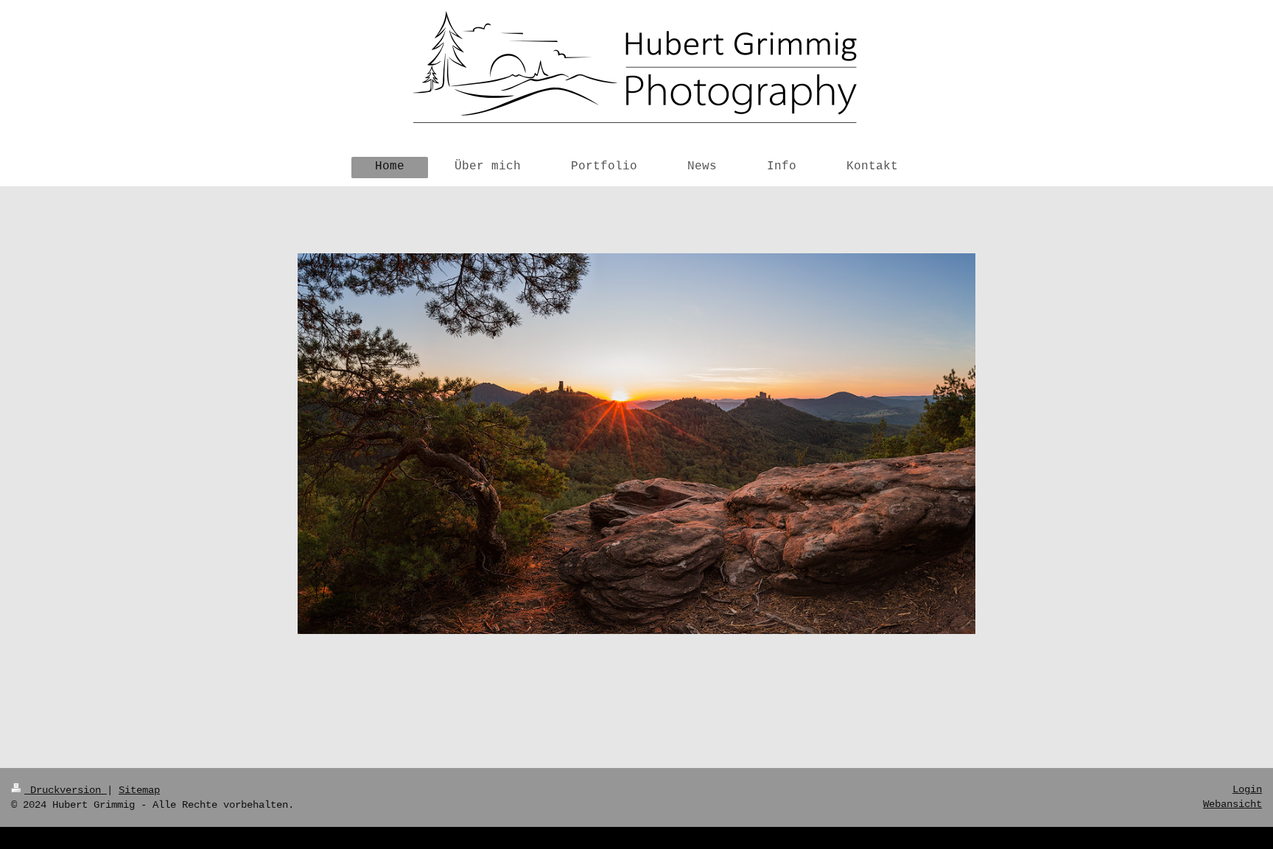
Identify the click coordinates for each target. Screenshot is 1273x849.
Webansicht (1232, 804)
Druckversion (65, 790)
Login (1247, 789)
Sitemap (139, 790)
